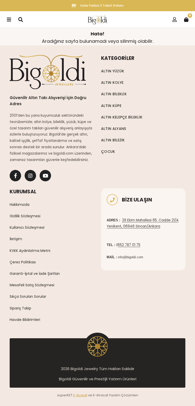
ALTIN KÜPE (111, 105)
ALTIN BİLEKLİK (114, 94)
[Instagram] (30, 175)
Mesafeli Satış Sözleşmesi (32, 285)
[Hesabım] (174, 19)
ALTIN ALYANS (113, 128)
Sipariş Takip (20, 308)
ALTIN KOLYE (112, 82)
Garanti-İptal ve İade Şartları (35, 273)
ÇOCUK (108, 151)
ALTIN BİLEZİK (113, 140)
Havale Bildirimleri (25, 319)
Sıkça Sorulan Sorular (28, 296)
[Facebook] (15, 175)
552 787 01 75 (129, 244)
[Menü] (9, 19)
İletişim (16, 238)
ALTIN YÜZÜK (112, 71)
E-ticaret (80, 395)
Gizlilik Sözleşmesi (25, 216)
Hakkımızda (19, 204)
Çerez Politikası (23, 262)
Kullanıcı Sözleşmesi (27, 227)
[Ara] (20, 19)
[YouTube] (45, 175)
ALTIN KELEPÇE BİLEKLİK (121, 117)
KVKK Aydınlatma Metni (30, 250)
